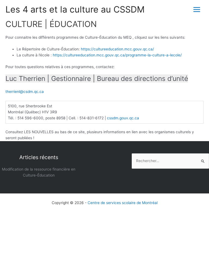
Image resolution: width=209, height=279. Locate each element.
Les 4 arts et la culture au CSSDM (75, 9)
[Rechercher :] (170, 161)
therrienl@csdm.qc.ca (24, 91)
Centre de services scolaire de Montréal (123, 203)
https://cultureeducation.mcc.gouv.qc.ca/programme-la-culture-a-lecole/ (117, 55)
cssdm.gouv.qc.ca (123, 118)
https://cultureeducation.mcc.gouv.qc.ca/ (117, 49)
